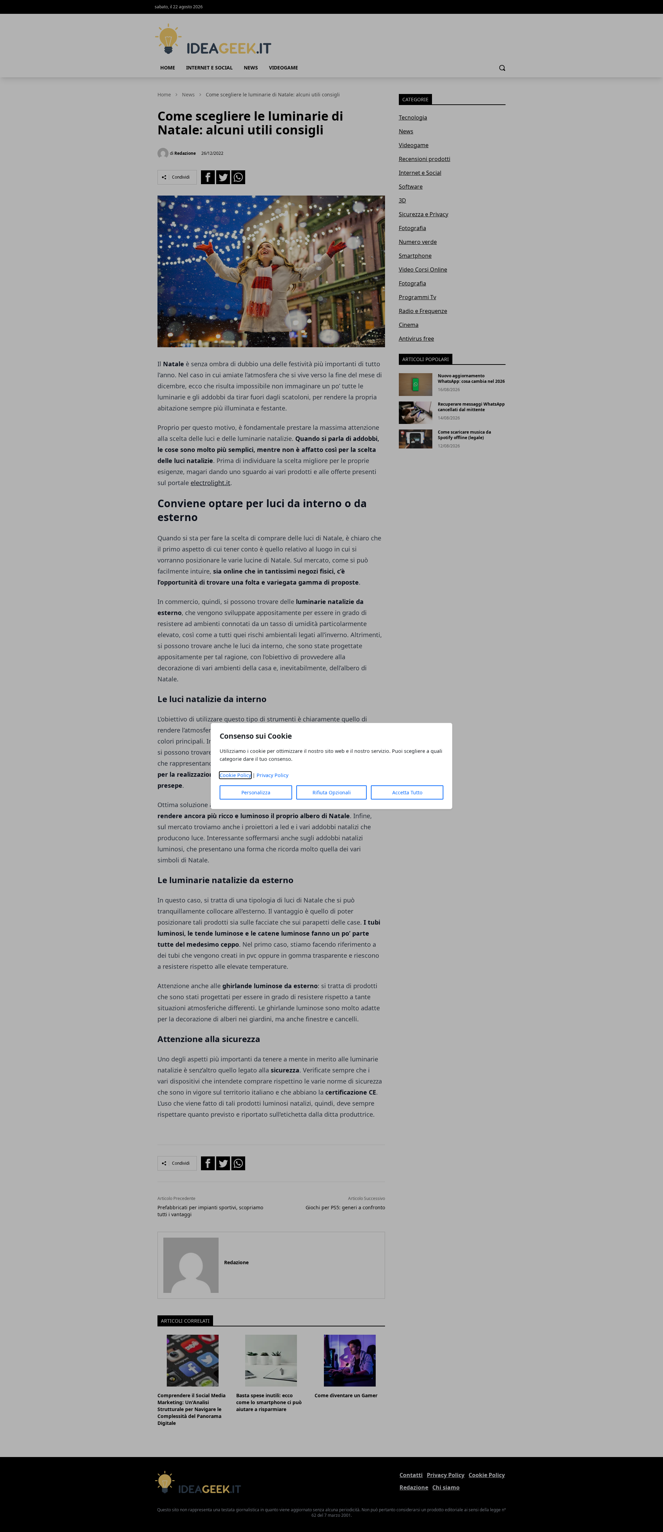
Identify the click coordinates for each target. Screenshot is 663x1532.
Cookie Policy (235, 775)
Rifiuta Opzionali (332, 792)
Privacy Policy (272, 775)
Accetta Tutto (407, 792)
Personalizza (255, 792)
